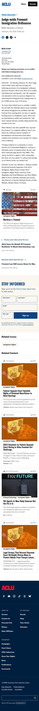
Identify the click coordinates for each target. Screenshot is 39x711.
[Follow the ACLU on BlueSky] (30, 596)
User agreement (6, 687)
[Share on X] (7, 38)
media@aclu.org (6, 51)
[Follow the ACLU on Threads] (24, 596)
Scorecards (6, 669)
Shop (22, 618)
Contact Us (6, 618)
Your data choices (7, 689)
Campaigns (6, 644)
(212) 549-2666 (6, 53)
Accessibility (18, 689)
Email (4, 306)
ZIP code (5, 314)
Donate (33, 4)
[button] (11, 37)
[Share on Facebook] (3, 38)
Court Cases (6, 648)
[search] (35, 697)
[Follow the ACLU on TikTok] (19, 596)
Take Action (24, 623)
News (4, 660)
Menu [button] (23, 4)
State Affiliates (7, 631)
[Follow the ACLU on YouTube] (9, 596)
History (4, 627)
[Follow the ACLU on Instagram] (14, 596)
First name (6, 298)
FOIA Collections (8, 652)
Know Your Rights (8, 656)
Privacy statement (19, 687)
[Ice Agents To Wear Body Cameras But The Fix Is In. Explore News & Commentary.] (19, 494)
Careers (5, 614)
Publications (6, 665)
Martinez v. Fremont (15, 28)
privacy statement (28, 325)
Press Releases (9, 15)
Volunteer (24, 627)
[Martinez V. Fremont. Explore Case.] (19, 210)
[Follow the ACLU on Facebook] (4, 596)
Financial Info (7, 623)
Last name (21, 298)
